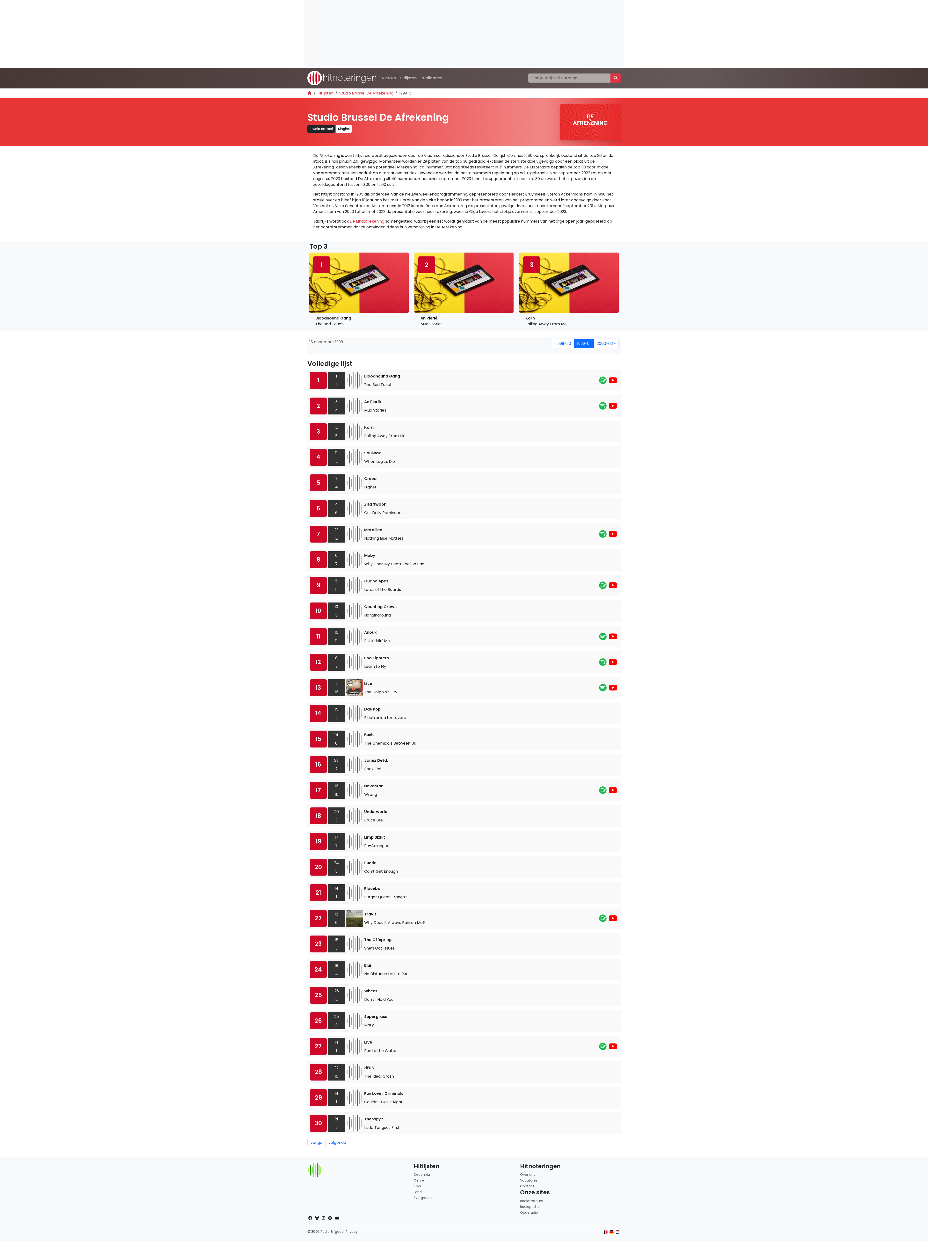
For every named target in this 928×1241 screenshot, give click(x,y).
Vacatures (528, 1180)
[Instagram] (323, 1218)
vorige (316, 1142)
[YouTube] (613, 381)
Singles (344, 128)
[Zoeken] (615, 78)
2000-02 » (606, 343)
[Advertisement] (449, 34)
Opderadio (529, 1212)
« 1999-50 (562, 343)
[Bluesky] (317, 1218)
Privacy (352, 1231)
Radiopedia (529, 1206)
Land (418, 1192)
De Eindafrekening (367, 221)
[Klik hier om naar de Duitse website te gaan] (611, 1232)
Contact (527, 1186)
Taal (417, 1186)
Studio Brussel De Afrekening (366, 93)
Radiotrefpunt (532, 1200)
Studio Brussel (321, 128)
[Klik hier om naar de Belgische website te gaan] (606, 1232)
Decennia (422, 1174)
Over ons (527, 1174)
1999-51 (584, 343)
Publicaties (431, 78)
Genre (419, 1180)
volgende (337, 1142)
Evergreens (423, 1197)
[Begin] (309, 93)
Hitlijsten (408, 78)
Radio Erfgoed (332, 1231)
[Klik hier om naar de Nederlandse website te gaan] (618, 1232)
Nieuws (389, 78)
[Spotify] (603, 381)
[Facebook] (310, 1218)
